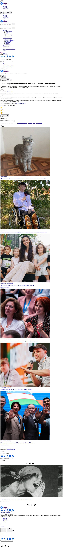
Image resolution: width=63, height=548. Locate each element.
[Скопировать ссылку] (36, 463)
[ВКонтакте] (26, 463)
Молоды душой (8, 35)
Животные (7, 32)
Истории (5, 6)
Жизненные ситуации (7, 38)
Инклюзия (7, 36)
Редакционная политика (8, 64)
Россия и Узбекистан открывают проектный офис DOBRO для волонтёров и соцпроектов (19, 341)
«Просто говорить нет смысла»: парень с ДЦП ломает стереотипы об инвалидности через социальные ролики (23, 232)
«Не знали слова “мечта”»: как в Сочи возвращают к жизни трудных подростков (17, 285)
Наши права (8, 42)
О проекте (5, 63)
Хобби (6, 33)
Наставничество (8, 34)
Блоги (4, 9)
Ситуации (5, 7)
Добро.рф (9, 338)
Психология (7, 44)
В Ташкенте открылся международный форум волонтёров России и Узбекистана (17, 442)
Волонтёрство (8, 39)
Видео (4, 50)
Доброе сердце (8, 31)
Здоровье (7, 43)
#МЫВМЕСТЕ (6, 46)
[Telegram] (33, 463)
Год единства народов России (9, 49)
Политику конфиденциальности (35, 123)
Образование (5, 8)
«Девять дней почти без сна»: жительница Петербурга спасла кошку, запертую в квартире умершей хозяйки (23, 178)
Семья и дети (8, 41)
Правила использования (8, 65)
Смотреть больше (4, 287)
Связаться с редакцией (5, 512)
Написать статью (4, 54)
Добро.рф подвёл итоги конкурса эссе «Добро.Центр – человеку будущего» (16, 389)
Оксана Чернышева (11, 449)
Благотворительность (9, 40)
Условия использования (22, 123)
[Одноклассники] (29, 463)
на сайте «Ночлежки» (21, 103)
